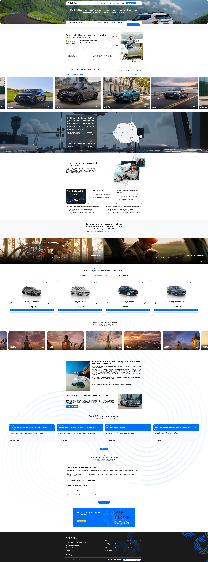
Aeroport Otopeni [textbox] (73, 24)
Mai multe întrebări (104, 502)
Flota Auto (103, 3)
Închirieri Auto (95, 3)
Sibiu (92, 133)
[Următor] (73, 47)
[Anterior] (68, 47)
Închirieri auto (107, 544)
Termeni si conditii (137, 540)
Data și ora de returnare (118, 22)
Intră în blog (104, 448)
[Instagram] (69, 554)
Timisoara (87, 133)
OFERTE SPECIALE (122, 275)
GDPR (135, 543)
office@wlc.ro (129, 474)
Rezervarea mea (130, 3)
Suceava (72, 134)
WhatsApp (74, 475)
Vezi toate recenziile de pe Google (85, 44)
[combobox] (82, 25)
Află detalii (50, 106)
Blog (106, 548)
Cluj (90, 133)
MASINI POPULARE (101, 275)
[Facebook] (66, 554)
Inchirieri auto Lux (127, 543)
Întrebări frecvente (108, 550)
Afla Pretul (133, 24)
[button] (104, 467)
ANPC (135, 544)
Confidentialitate (137, 541)
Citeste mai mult (12, 440)
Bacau (68, 134)
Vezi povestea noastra (72, 406)
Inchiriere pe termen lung (114, 3)
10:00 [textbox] (107, 24)
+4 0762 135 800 (70, 550)
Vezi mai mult (70, 57)
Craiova (78, 134)
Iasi (75, 134)
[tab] (104, 467)
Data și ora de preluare (103, 22)
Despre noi (107, 541)
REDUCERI (83, 275)
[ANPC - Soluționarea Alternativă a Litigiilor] (127, 560)
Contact (122, 3)
